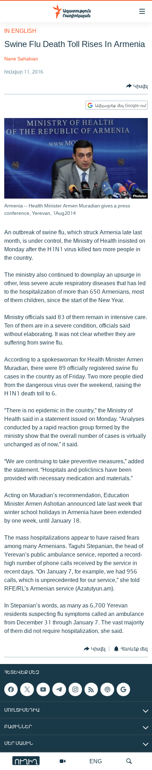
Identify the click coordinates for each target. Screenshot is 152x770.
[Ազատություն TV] (62, 761)
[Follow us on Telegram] (59, 689)
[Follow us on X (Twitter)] (27, 689)
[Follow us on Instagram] (75, 689)
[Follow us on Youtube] (43, 689)
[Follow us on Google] (123, 689)
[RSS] (91, 689)
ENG (95, 761)
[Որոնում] (129, 761)
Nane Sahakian (21, 58)
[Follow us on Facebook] (11, 689)
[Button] (137, 86)
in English (20, 30)
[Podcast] (107, 689)
